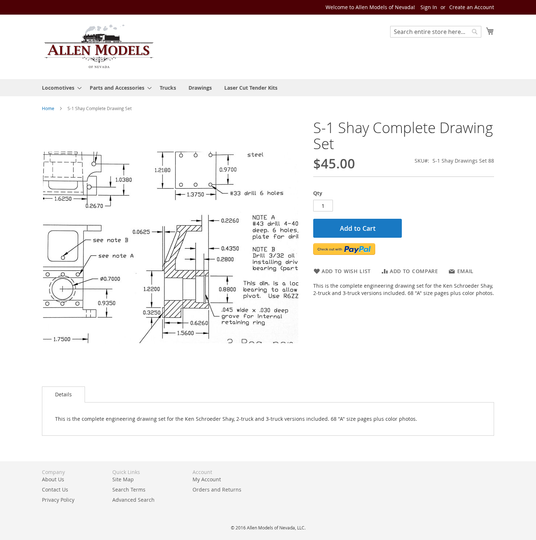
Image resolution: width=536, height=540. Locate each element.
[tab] (63, 394)
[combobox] (435, 32)
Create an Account (471, 7)
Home (48, 108)
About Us (53, 479)
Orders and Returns (217, 489)
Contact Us (55, 489)
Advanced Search (133, 499)
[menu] (268, 87)
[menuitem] (60, 87)
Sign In (428, 7)
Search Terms (128, 489)
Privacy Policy (58, 499)
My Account (207, 479)
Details (63, 394)
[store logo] (98, 46)
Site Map (123, 479)
